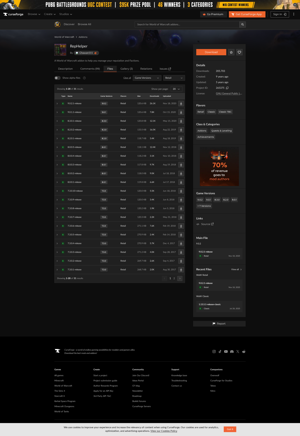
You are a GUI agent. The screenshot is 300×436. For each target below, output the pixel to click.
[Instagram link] (214, 351)
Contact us (176, 386)
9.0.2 (200, 199)
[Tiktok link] (220, 351)
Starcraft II (59, 396)
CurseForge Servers (141, 406)
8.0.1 (234, 199)
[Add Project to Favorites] (231, 52)
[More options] (294, 14)
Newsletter (137, 391)
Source (205, 224)
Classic (211, 111)
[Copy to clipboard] (227, 87)
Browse (32, 14)
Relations (146, 68)
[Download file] (181, 103)
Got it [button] (230, 429)
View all (235, 269)
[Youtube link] (226, 351)
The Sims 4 (59, 391)
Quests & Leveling (221, 130)
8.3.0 (217, 199)
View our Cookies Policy (163, 431)
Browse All (84, 24)
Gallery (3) (126, 68)
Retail (201, 111)
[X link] (238, 351)
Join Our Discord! (140, 375)
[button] (120, 103)
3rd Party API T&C (102, 396)
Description (65, 68)
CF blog (136, 386)
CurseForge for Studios (221, 381)
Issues (164, 68)
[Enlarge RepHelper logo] (60, 50)
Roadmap (137, 396)
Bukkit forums (139, 401)
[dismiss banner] (295, 5)
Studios (64, 14)
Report (221, 323)
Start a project (100, 375)
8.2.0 (225, 199)
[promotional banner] (150, 4)
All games (58, 375)
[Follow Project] (239, 52)
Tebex (213, 386)
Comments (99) (90, 68)
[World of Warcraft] (57, 24)
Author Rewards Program (105, 386)
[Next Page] (179, 278)
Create (48, 14)
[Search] (243, 24)
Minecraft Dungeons (64, 406)
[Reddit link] (244, 351)
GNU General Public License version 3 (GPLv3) (241, 93)
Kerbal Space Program (64, 401)
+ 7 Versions (204, 206)
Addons (83, 37)
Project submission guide (105, 381)
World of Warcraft (64, 37)
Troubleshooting (179, 381)
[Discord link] (232, 351)
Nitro (212, 391)
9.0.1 (208, 199)
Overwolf (214, 375)
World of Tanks (61, 412)
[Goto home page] (13, 14)
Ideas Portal (138, 381)
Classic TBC (225, 111)
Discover (69, 24)
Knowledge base (179, 375)
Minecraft (59, 381)
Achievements (206, 137)
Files (110, 68)
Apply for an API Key (103, 391)
